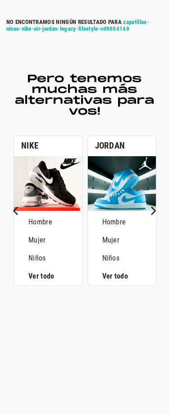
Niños (37, 258)
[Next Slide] (153, 211)
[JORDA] (122, 208)
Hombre (40, 222)
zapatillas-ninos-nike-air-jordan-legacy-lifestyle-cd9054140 (77, 25)
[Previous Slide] (16, 211)
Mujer (37, 240)
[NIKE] (48, 208)
